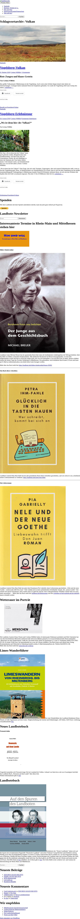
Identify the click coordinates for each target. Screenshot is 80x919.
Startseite (6, 6)
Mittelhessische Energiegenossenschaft (16, 908)
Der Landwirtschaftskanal (12, 913)
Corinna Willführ (16, 72)
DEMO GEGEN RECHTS (12, 876)
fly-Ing (6, 898)
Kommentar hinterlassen (28, 118)
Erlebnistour (4, 195)
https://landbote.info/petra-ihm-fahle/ (34, 477)
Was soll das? (8, 13)
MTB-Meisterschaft (10, 878)
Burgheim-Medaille (10, 882)
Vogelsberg (10, 107)
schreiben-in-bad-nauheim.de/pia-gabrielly (66, 593)
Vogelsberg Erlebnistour (16, 114)
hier (20, 775)
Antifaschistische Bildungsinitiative (15, 909)
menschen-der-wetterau (26, 646)
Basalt (2, 107)
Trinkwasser (14, 898)
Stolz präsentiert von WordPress (10, 918)
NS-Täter (13, 893)
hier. (12, 721)
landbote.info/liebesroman (40, 593)
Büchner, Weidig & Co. (11, 8)
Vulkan (16, 107)
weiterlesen (9, 87)
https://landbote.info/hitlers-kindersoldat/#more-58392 (35, 365)
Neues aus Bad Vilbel (10, 915)
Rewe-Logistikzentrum (23, 895)
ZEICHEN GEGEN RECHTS (13, 875)
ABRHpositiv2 (8, 895)
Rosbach (16, 896)
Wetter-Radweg (9, 911)
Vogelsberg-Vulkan (12, 67)
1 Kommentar (25, 72)
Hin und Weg (8, 10)
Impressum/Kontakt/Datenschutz (14, 11)
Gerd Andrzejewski (10, 891)
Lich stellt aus (8, 880)
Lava (5, 107)
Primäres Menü (5, 3)
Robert (6, 893)
